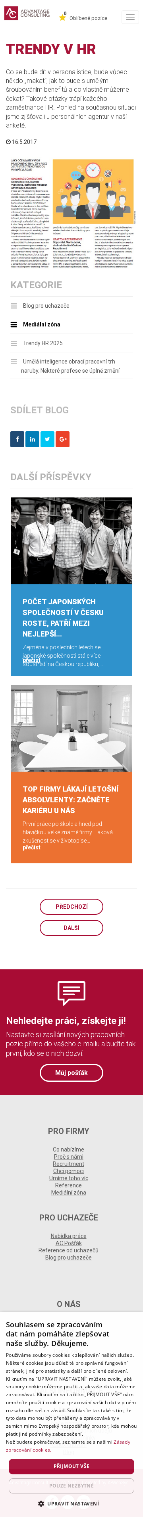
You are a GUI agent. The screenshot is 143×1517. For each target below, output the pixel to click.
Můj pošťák (71, 1073)
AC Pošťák (69, 1243)
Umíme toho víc (68, 1178)
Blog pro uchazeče (46, 306)
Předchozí (72, 907)
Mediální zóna (41, 324)
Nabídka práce (69, 1236)
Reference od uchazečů (69, 1250)
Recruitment (68, 1164)
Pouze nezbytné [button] (71, 1485)
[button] (71, 1503)
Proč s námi (68, 1156)
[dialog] (71, 1414)
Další (71, 928)
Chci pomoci (68, 1171)
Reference (68, 1185)
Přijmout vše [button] (72, 1466)
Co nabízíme (68, 1149)
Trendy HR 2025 (43, 343)
